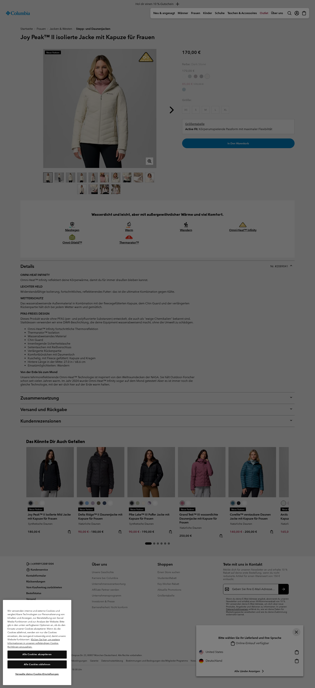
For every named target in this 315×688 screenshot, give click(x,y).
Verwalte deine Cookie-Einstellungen (37, 673)
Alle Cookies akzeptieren (37, 654)
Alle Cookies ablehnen (37, 664)
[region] (37, 642)
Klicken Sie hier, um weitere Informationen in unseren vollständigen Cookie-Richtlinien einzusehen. (33, 643)
